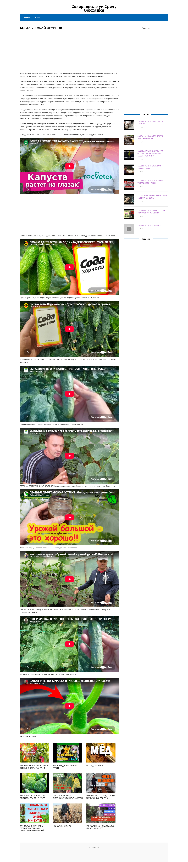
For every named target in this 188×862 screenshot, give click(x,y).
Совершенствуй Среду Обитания (94, 8)
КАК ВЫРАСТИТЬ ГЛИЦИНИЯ (149, 225)
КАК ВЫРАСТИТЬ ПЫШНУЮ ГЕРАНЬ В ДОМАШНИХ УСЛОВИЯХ (152, 211)
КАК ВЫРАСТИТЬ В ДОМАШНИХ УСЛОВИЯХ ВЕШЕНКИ (150, 181)
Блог (37, 17)
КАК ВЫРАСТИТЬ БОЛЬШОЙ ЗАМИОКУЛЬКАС (149, 167)
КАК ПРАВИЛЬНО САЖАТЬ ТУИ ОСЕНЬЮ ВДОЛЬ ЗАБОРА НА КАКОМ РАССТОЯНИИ (150, 153)
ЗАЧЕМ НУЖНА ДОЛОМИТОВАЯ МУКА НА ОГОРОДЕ (150, 137)
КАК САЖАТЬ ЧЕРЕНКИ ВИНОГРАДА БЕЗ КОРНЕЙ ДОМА (152, 196)
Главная (26, 17)
